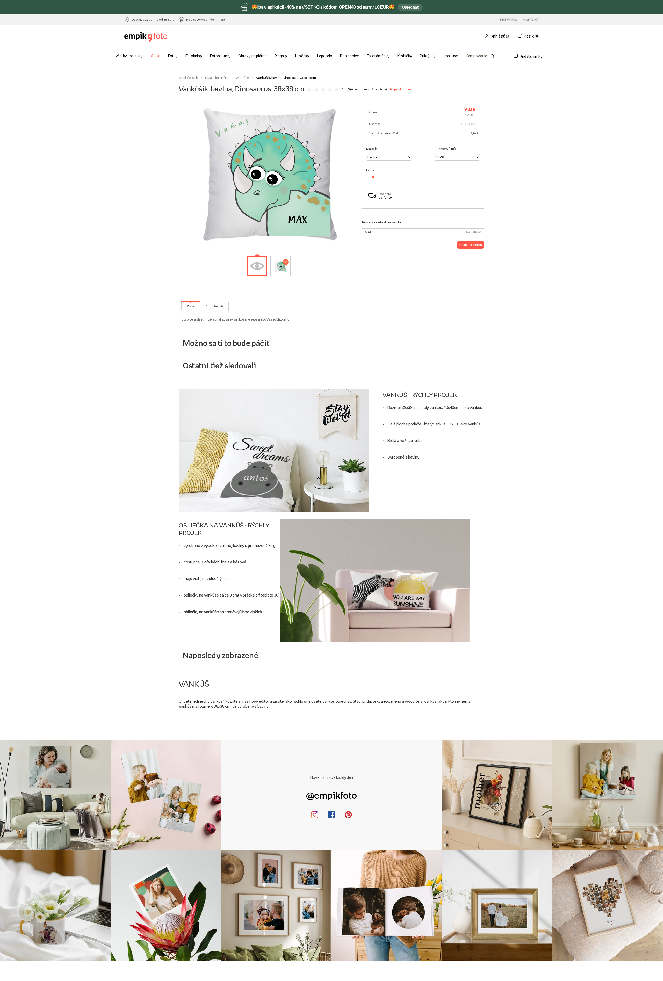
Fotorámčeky (378, 56)
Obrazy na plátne (252, 56)
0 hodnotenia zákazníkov (368, 89)
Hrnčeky (302, 56)
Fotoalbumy (220, 56)
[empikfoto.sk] (156, 37)
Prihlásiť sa (500, 36)
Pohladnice (349, 56)
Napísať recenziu (402, 89)
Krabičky (404, 56)
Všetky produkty (129, 56)
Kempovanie (476, 56)
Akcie (155, 56)
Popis (191, 306)
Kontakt (531, 19)
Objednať (410, 7)
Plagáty (281, 56)
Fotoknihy (193, 56)
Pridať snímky (531, 56)
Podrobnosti (214, 306)
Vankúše (450, 56)
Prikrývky (427, 56)
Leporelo (324, 56)
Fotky (172, 56)
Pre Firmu (508, 19)
